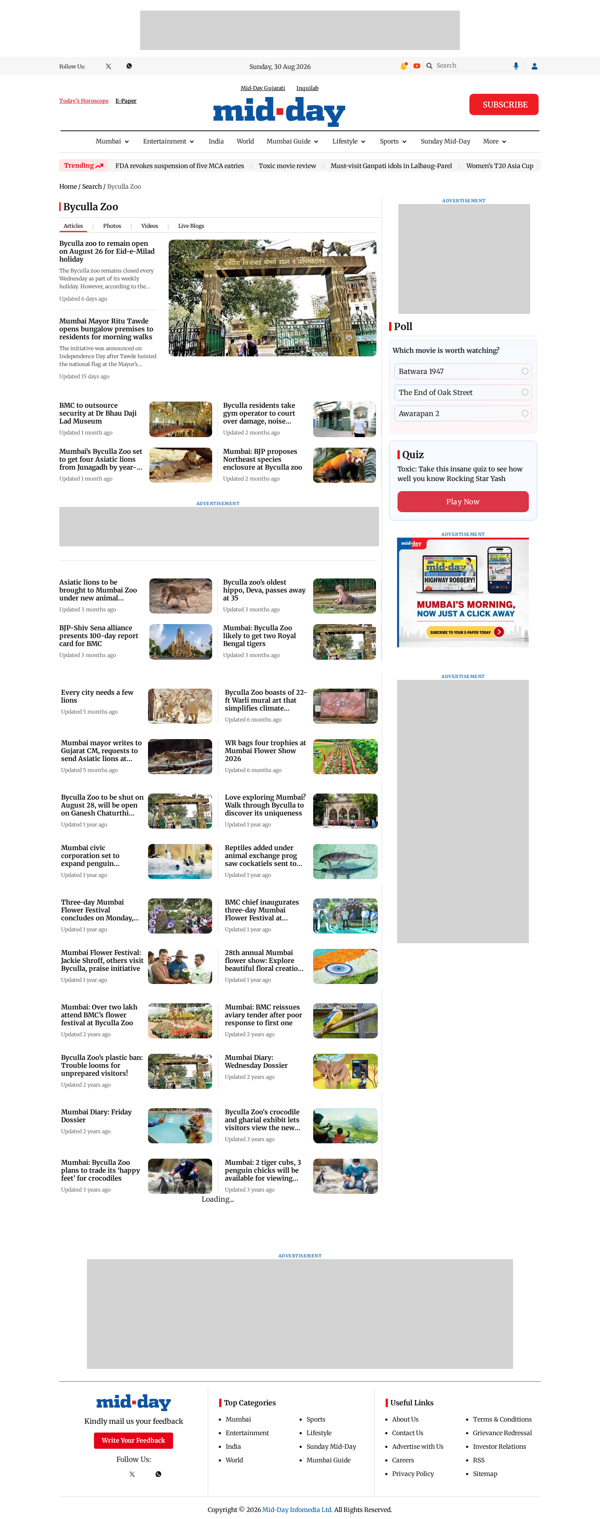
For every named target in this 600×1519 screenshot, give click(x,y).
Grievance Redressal (502, 1433)
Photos (112, 226)
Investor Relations (499, 1447)
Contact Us (407, 1433)
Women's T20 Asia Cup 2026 (507, 166)
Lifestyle (345, 141)
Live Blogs (191, 226)
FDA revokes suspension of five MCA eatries (180, 166)
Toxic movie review (287, 166)
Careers (403, 1460)
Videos (149, 226)
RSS (478, 1460)
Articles (73, 226)
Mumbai (108, 141)
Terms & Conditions (502, 1419)
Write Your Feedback (133, 1440)
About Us (405, 1419)
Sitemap (485, 1474)
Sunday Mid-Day (445, 141)
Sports (389, 141)
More (491, 141)
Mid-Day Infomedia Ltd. (297, 1510)
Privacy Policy (413, 1474)
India (216, 141)
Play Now (463, 501)
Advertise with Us (418, 1447)
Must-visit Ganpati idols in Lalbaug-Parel (391, 166)
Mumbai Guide (289, 141)
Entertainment (164, 141)
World (245, 141)
